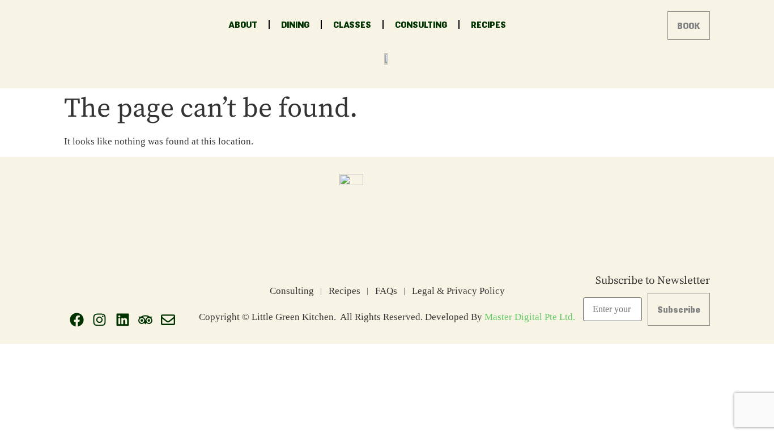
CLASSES (352, 24)
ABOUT (242, 24)
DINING (295, 24)
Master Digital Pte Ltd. (529, 317)
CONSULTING (421, 24)
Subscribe (678, 309)
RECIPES (488, 24)
